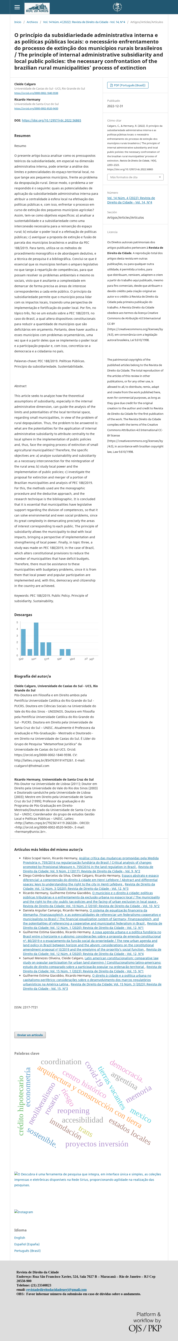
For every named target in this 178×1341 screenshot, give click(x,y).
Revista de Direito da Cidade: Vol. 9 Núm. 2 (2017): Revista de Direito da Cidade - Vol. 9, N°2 (88, 869)
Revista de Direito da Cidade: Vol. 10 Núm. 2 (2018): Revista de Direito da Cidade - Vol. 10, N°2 (91, 906)
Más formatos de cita (123, 177)
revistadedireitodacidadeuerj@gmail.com (56, 1289)
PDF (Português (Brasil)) (129, 85)
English (19, 1238)
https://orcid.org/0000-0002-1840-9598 (36, 93)
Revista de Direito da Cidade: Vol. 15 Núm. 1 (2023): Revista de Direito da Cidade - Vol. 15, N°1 (92, 969)
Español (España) (27, 1244)
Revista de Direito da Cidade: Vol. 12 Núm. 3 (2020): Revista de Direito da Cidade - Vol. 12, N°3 (89, 886)
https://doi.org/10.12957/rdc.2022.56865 (51, 120)
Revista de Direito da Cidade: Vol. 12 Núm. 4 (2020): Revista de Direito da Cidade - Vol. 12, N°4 (92, 951)
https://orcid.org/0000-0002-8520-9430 (36, 108)
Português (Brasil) (27, 1251)
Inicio (17, 22)
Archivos (32, 22)
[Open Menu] (17, 7)
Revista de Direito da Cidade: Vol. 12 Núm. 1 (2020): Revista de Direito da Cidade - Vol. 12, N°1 (92, 925)
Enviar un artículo (30, 1035)
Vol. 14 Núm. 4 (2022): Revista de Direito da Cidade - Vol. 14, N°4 (84, 22)
